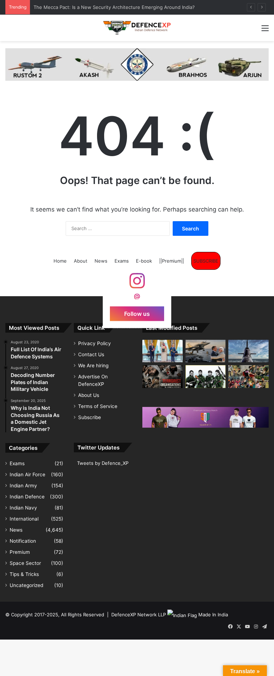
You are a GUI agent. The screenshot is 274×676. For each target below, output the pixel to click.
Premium (20, 552)
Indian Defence (27, 496)
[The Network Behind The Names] (162, 376)
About (80, 261)
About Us (88, 395)
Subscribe (89, 417)
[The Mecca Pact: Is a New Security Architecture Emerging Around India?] (162, 351)
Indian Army (23, 485)
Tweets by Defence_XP (102, 463)
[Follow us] (137, 284)
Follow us (137, 313)
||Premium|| (171, 261)
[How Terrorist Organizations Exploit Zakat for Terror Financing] (206, 376)
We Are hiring (93, 365)
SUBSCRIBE (205, 261)
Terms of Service (97, 406)
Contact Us (91, 354)
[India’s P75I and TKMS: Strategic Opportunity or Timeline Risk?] (248, 351)
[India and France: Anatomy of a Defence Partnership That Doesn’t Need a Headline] (206, 351)
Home (60, 261)
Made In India (213, 614)
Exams (122, 261)
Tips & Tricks (24, 574)
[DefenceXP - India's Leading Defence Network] (137, 28)
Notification (23, 541)
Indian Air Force (27, 474)
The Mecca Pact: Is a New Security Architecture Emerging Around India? (114, 7)
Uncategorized (26, 585)
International (24, 519)
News (101, 261)
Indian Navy (23, 508)
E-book (144, 261)
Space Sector (25, 563)
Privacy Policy (94, 343)
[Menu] (265, 31)
